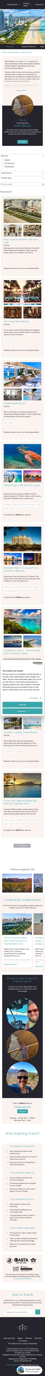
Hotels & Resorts (29, 47)
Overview (10, 47)
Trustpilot (22, 30)
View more (21, 90)
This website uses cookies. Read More (22, 1344)
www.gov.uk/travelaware (22, 1279)
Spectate (38, 1338)
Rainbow (28, 1338)
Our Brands (22, 1341)
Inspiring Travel (9, 1338)
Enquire (22, 142)
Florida (29, 52)
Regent (20, 1338)
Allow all (22, 705)
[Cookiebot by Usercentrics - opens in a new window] (32, 663)
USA (23, 52)
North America (14, 52)
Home (4, 52)
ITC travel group (32, 1349)
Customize (21, 711)
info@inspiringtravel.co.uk (29, 1365)
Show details (33, 698)
